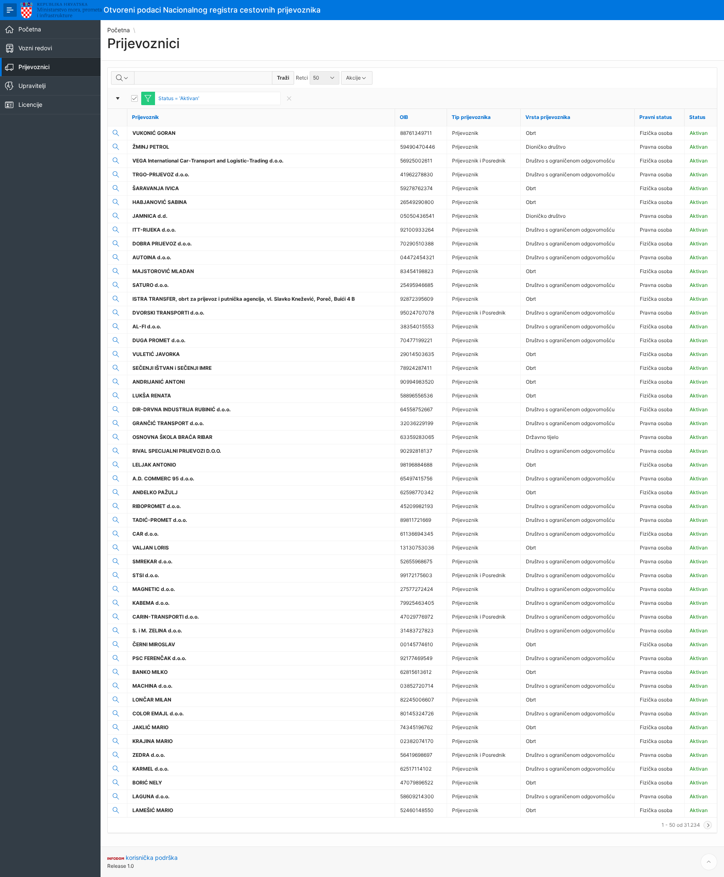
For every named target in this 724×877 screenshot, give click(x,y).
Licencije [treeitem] (30, 104)
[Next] (707, 825)
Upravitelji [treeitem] (32, 85)
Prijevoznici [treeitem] (33, 66)
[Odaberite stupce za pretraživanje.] (122, 78)
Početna (118, 30)
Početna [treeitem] (29, 29)
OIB (404, 117)
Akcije (353, 78)
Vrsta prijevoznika (547, 117)
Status (697, 117)
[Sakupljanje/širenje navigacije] (10, 10)
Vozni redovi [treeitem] (35, 48)
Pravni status (655, 117)
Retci (302, 78)
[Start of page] (709, 862)
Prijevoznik (145, 117)
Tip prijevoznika (471, 117)
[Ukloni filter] (289, 98)
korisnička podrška (152, 857)
